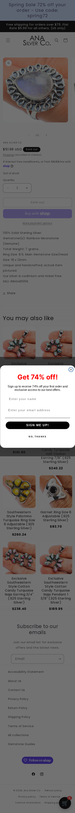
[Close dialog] (71, 369)
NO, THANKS (37, 436)
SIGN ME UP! (37, 425)
